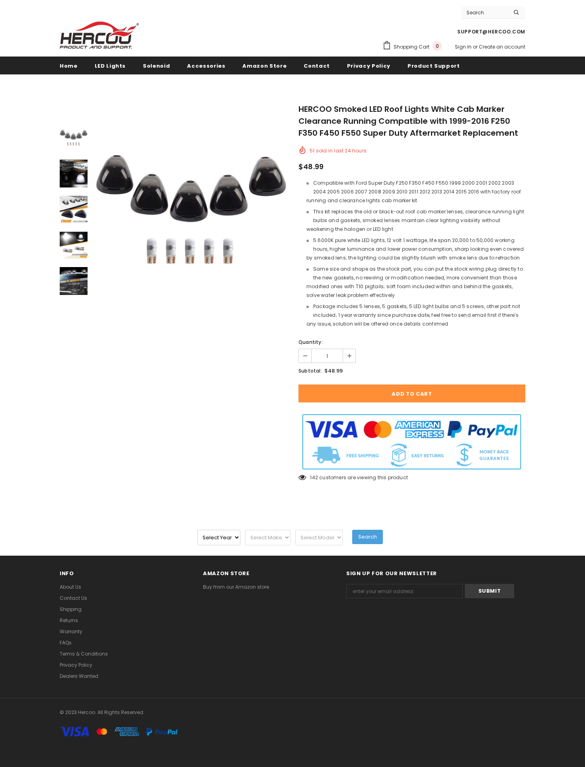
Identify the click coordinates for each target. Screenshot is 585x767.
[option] (191, 209)
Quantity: (310, 342)
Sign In (464, 46)
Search (367, 537)
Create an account (502, 46)
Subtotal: (310, 370)
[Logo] (99, 35)
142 (314, 477)
